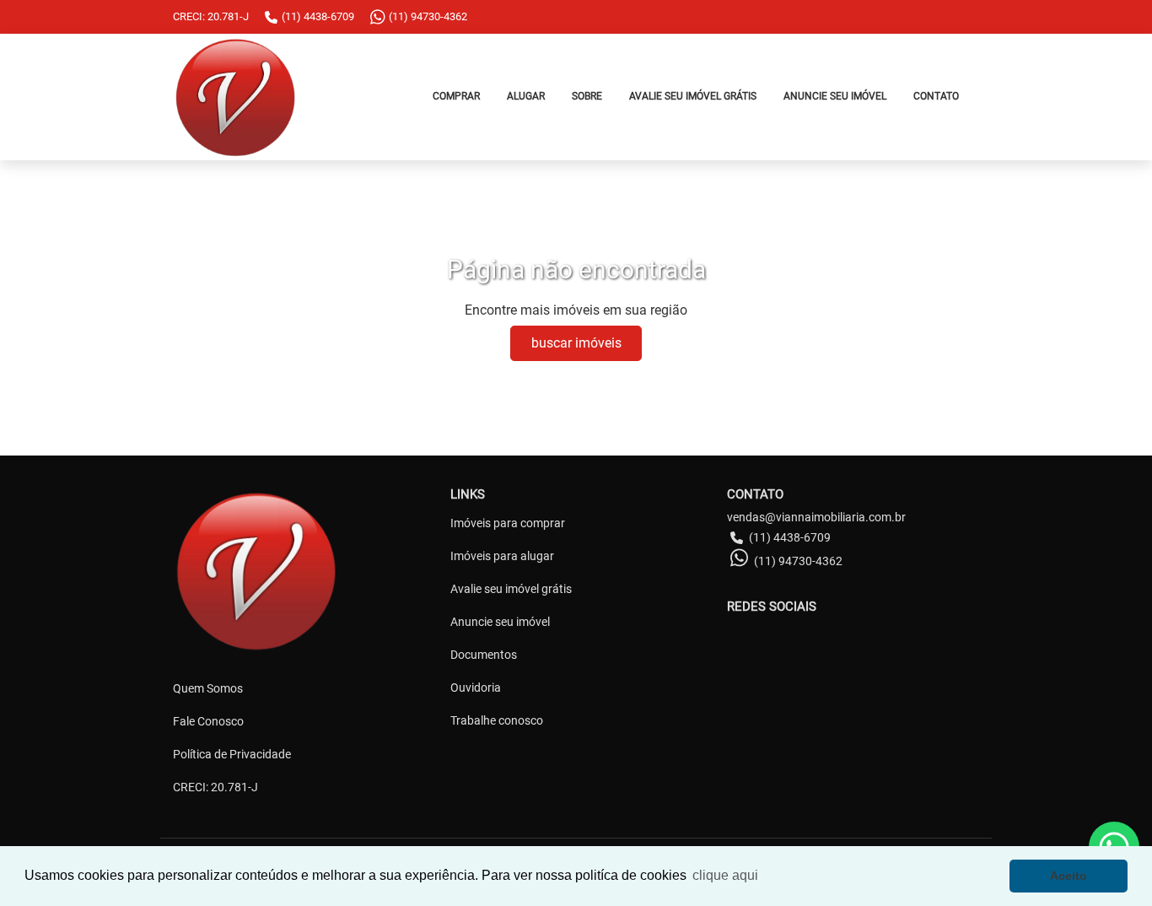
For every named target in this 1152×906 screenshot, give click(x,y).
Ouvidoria (475, 687)
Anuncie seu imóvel (500, 621)
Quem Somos (208, 688)
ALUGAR (526, 96)
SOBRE (587, 96)
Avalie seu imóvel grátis (511, 589)
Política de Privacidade (232, 754)
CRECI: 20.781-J (215, 787)
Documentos (483, 654)
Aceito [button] (1068, 875)
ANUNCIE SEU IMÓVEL (834, 96)
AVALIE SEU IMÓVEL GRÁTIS (692, 96)
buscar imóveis (576, 343)
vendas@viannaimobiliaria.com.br (816, 517)
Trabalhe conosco (496, 720)
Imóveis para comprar (507, 523)
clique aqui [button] (725, 875)
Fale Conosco (208, 721)
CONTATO (936, 96)
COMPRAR (456, 96)
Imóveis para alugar (502, 556)
